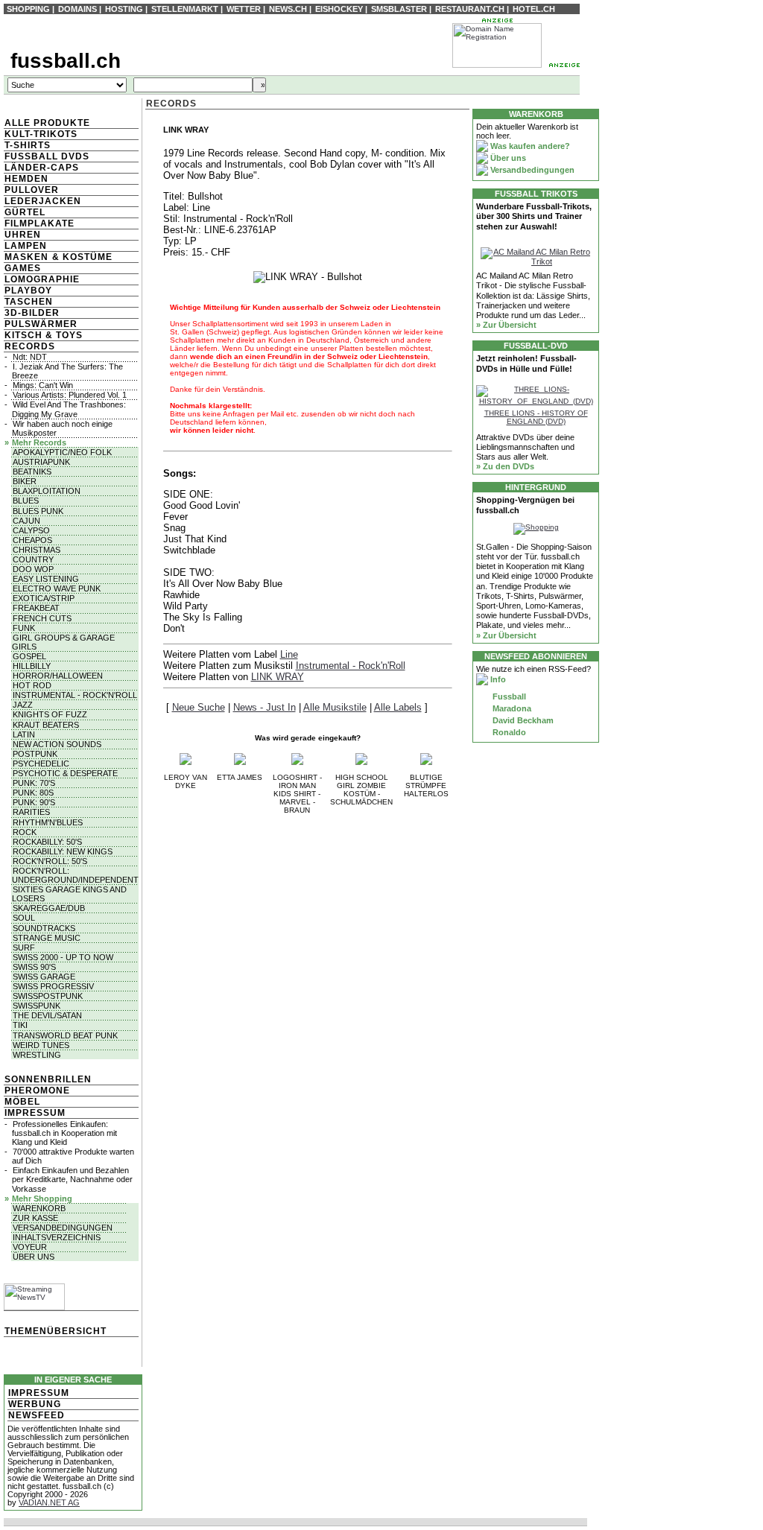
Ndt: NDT (30, 356)
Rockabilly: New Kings (63, 851)
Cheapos (32, 540)
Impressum (35, 1113)
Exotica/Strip (44, 598)
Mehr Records (39, 442)
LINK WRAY (277, 676)
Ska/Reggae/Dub (49, 908)
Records (29, 346)
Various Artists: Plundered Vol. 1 (70, 394)
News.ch (288, 8)
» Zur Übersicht (506, 324)
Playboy (28, 290)
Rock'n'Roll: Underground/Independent (75, 875)
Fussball (508, 696)
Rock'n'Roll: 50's (50, 861)
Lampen (25, 246)
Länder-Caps (41, 167)
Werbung (34, 1404)
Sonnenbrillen (48, 1079)
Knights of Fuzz (50, 714)
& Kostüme (81, 257)
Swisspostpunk (48, 995)
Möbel (22, 1101)
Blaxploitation (46, 490)
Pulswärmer (40, 324)
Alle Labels (398, 707)
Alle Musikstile (335, 707)
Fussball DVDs (46, 156)
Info (497, 679)
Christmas (36, 549)
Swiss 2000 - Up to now (63, 957)
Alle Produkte (47, 123)
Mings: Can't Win (43, 385)
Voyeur (30, 1246)
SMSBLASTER (399, 8)
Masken (26, 257)
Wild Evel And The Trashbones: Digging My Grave (69, 409)
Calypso (31, 530)
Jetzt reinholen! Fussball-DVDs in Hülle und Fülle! (526, 363)
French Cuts (42, 618)
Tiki (20, 1024)
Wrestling (37, 1054)
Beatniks (32, 471)
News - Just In (264, 707)
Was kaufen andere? (529, 146)
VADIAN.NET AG (49, 1502)
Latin (24, 734)
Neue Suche (198, 707)
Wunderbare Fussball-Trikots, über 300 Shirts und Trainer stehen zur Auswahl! (534, 216)
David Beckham (522, 720)
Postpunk (35, 753)
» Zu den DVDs (505, 466)
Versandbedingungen (63, 1227)
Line (289, 654)
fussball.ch (65, 60)
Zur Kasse (35, 1217)
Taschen (28, 301)
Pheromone (37, 1090)
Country (33, 559)
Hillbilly (32, 665)
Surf (24, 947)
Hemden (26, 179)
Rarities (31, 811)
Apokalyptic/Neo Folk (62, 452)
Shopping (28, 8)
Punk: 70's (34, 782)
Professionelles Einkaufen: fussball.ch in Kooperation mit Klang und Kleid (64, 1133)
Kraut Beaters (46, 724)
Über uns (33, 1256)
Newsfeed (36, 1415)
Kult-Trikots (40, 134)
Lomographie (42, 279)
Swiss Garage (44, 976)
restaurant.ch (469, 8)
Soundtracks (44, 928)
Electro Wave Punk (57, 588)
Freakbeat (36, 607)
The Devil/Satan (47, 1015)
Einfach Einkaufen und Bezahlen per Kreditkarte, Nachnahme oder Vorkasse (72, 1179)
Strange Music (46, 937)
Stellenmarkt (184, 8)
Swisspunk (36, 1005)
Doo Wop (33, 569)
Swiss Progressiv (53, 986)
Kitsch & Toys (43, 335)
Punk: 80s (33, 792)
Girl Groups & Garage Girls (63, 642)
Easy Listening (46, 578)
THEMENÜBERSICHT (55, 1331)
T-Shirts (27, 145)
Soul (24, 917)
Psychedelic (41, 763)
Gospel (29, 656)
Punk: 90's (34, 802)
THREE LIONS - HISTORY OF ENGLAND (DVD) (536, 417)
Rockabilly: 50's (47, 841)
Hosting (124, 8)
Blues (26, 500)
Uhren (22, 234)
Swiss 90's (34, 966)
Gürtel (24, 212)
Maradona (510, 708)
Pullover (31, 190)
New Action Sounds (57, 744)
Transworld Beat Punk (65, 1035)
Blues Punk (38, 511)
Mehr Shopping (42, 1198)
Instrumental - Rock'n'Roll (75, 695)
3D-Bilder (32, 313)
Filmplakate (39, 223)
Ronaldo (508, 732)
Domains (77, 8)
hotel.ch (534, 8)
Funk (24, 627)
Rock (25, 832)
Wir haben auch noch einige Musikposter (62, 428)
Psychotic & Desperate (65, 773)
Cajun (26, 520)
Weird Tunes (41, 1045)
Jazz (23, 704)
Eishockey (339, 8)
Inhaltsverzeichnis (57, 1237)
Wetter (244, 8)
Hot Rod (32, 685)
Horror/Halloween (58, 675)
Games (22, 268)
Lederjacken (42, 201)
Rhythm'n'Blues (48, 822)
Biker (25, 481)
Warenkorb (39, 1208)
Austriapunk (41, 461)
